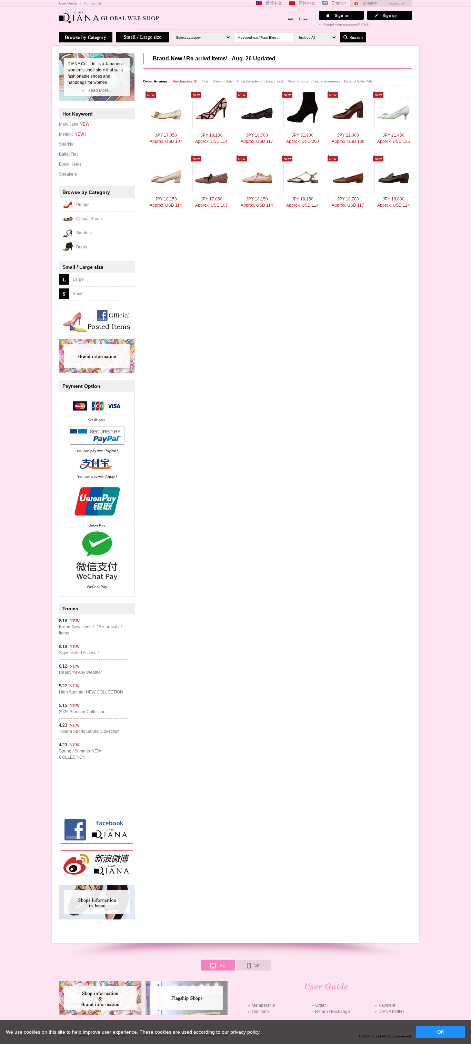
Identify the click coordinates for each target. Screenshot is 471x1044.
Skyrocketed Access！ (79, 652)
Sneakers (68, 174)
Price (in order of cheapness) (260, 81)
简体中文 (307, 3)
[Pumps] (166, 108)
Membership (263, 1005)
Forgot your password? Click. (347, 24)
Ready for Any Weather (80, 672)
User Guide (68, 3)
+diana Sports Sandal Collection (89, 731)
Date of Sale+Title (358, 81)
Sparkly (66, 144)
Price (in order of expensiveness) (314, 81)
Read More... (100, 90)
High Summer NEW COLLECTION (91, 692)
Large (78, 279)
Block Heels (70, 164)
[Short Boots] (302, 108)
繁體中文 (273, 3)
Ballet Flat (68, 154)
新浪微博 (370, 3)
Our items (261, 1011)
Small (78, 293)
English (339, 3)
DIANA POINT (391, 1011)
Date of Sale (223, 81)
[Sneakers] (257, 172)
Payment (387, 1005)
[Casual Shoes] (211, 172)
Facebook (396, 3)
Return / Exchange (332, 1011)
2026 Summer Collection (82, 711)
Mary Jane (75, 124)
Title (205, 81)
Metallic (72, 134)
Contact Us (93, 3)
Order (320, 1005)
